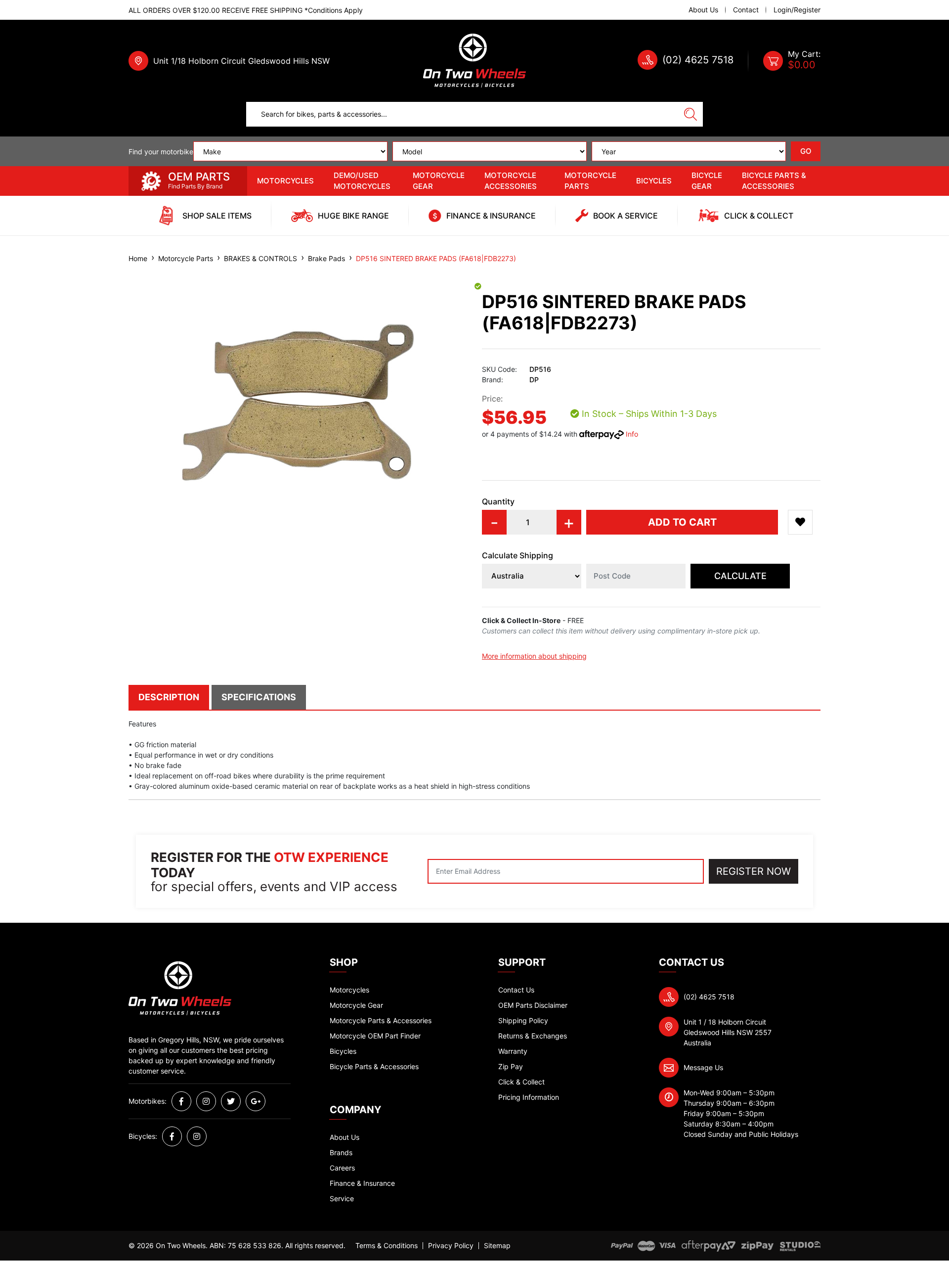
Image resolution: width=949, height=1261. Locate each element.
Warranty (512, 1051)
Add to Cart (682, 522)
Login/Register (797, 9)
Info (632, 434)
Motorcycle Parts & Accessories (380, 1020)
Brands (341, 1152)
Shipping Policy (523, 1020)
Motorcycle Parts (590, 181)
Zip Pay (510, 1066)
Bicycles (654, 180)
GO (806, 151)
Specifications (258, 697)
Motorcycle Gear (439, 181)
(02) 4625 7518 (697, 60)
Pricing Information (528, 1097)
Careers (342, 1168)
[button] (800, 522)
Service (342, 1198)
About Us (703, 9)
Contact (746, 9)
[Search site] (690, 114)
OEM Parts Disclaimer (532, 1005)
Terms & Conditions (386, 1245)
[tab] (170, 697)
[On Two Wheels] (474, 60)
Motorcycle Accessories (510, 181)
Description (168, 697)
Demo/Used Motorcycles (362, 181)
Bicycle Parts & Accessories (774, 181)
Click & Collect (521, 1082)
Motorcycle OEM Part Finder (375, 1036)
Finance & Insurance (362, 1183)
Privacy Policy (451, 1245)
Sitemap (497, 1245)
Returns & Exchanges (532, 1036)
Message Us (703, 1067)
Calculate (740, 576)
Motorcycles (285, 180)
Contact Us (516, 990)
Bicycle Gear (706, 181)
